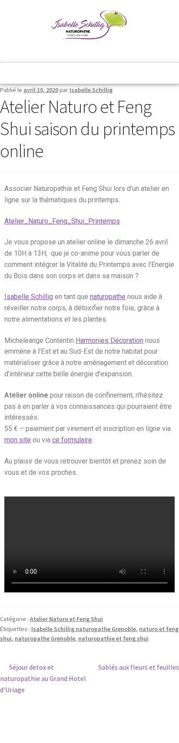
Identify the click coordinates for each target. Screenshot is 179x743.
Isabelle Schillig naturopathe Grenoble (83, 629)
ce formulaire (72, 440)
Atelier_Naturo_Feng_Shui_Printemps (62, 221)
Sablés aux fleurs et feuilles (138, 666)
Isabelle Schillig (91, 90)
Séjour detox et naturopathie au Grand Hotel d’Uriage (43, 678)
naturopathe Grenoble (45, 638)
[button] (89, 69)
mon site (17, 440)
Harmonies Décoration (109, 340)
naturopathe (108, 297)
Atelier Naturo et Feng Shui (66, 619)
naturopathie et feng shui (113, 638)
